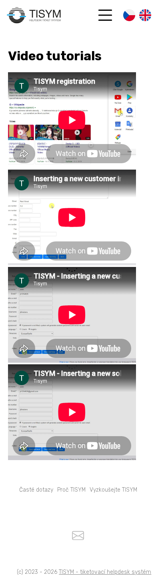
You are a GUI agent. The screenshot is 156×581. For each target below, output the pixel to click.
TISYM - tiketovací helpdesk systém (105, 572)
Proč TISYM (71, 489)
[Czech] (129, 16)
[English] (145, 16)
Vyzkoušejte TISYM (113, 489)
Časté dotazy (36, 489)
